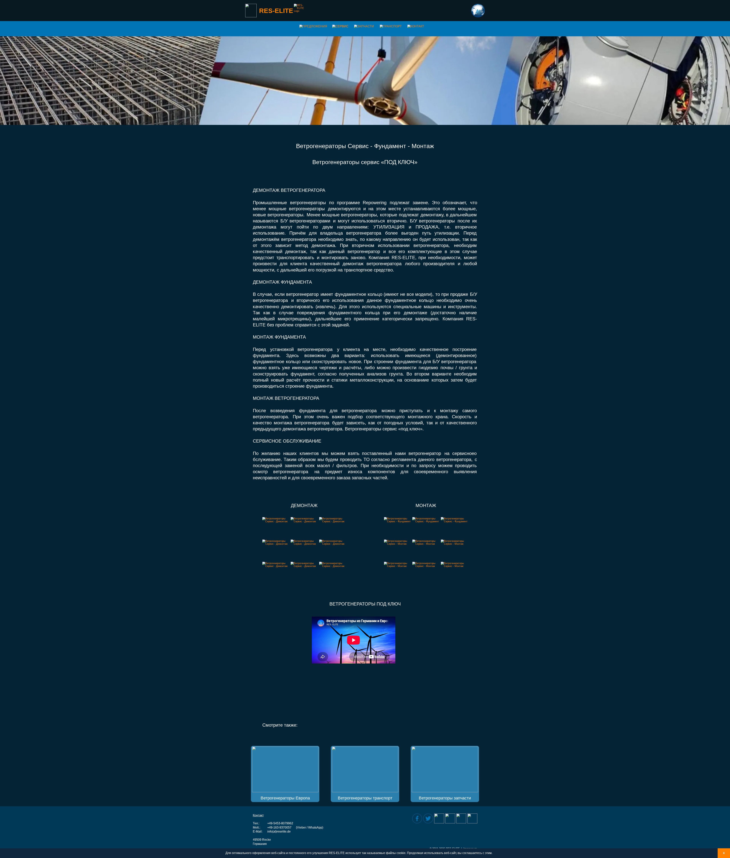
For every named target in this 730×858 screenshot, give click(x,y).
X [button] (724, 853)
